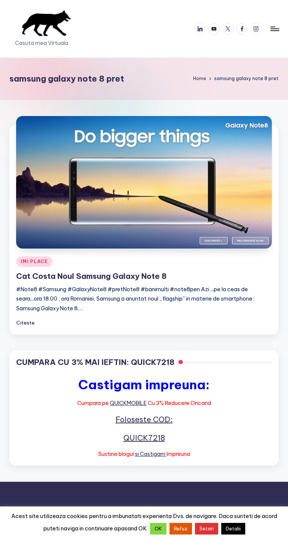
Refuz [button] (181, 529)
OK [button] (158, 529)
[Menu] (274, 29)
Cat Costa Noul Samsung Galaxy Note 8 (91, 276)
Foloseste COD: (144, 419)
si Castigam (150, 454)
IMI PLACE (34, 261)
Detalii (233, 529)
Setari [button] (207, 529)
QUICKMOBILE (128, 403)
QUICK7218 (144, 437)
